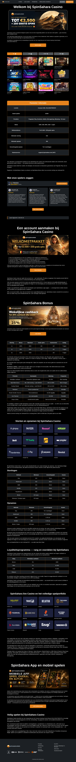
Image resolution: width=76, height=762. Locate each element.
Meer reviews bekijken (38, 209)
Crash (45, 53)
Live (29, 53)
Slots (61, 53)
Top (13, 53)
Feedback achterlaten (62, 183)
